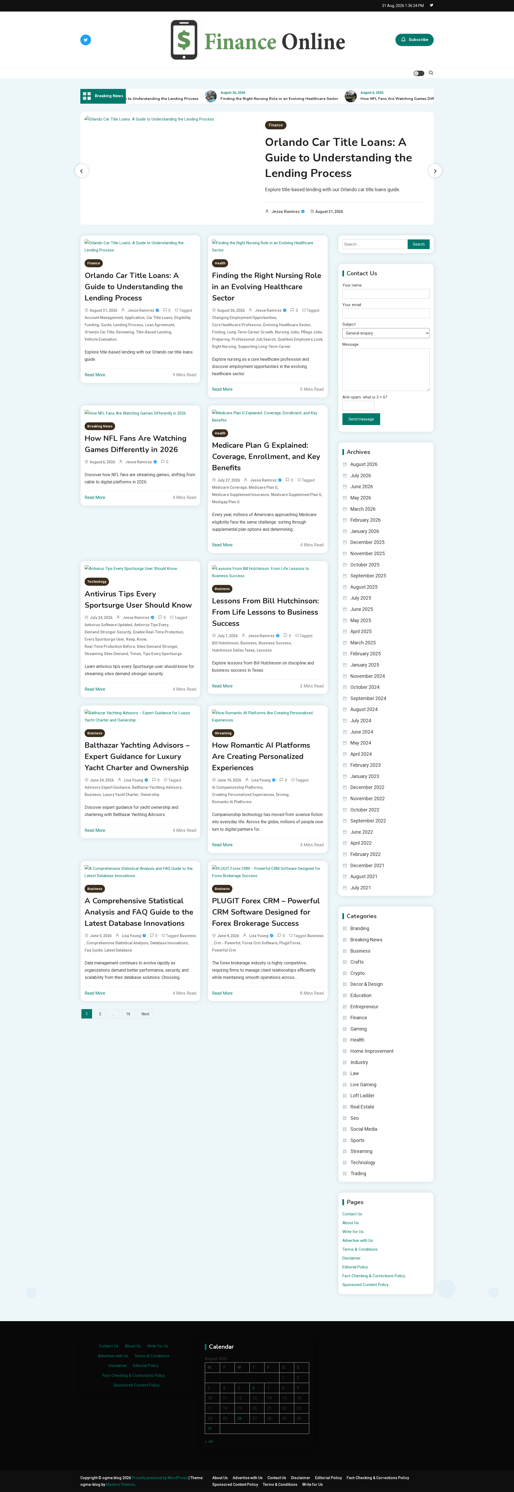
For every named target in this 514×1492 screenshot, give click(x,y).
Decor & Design (366, 984)
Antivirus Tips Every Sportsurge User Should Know (138, 599)
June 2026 (361, 486)
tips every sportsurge (162, 654)
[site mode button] (419, 73)
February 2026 (365, 520)
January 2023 (364, 776)
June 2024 (361, 732)
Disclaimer (351, 1258)
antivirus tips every (151, 625)
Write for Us (353, 1231)
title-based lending (153, 332)
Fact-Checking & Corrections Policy (373, 1275)
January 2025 (364, 665)
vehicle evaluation (101, 339)
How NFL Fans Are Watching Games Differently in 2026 (394, 98)
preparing (221, 339)
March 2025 (363, 642)
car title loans (159, 317)
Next (145, 1014)
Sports (357, 1140)
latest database (118, 950)
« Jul (209, 1441)
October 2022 (364, 810)
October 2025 (364, 565)
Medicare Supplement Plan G (296, 495)
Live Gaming (363, 1084)
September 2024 (368, 698)
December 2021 (367, 865)
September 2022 (368, 821)
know (141, 639)
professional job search (254, 339)
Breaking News (99, 426)
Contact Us (352, 1214)
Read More (95, 374)
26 (239, 1418)
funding (92, 325)
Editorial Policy (355, 1267)
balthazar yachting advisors (157, 787)
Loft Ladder (362, 1095)
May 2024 (360, 743)
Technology (96, 582)
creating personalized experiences (243, 794)
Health (220, 263)
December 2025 (367, 542)
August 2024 (363, 709)
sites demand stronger (157, 646)
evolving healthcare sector (287, 325)
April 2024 (361, 754)
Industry (359, 1062)
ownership (150, 794)
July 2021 (360, 887)
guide (106, 325)
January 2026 (364, 531)
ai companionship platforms (237, 787)
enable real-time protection (158, 632)
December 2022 (367, 787)
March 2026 (363, 509)
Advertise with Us (357, 1240)
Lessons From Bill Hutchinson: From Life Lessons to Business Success (265, 612)
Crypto (357, 973)
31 (210, 1428)
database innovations (169, 943)
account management (104, 317)
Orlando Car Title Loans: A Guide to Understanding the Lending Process (338, 158)
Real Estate (362, 1107)
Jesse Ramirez (285, 211)
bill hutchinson (225, 643)
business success (275, 643)
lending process (128, 325)
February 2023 (365, 765)
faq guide (94, 950)
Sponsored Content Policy (365, 1284)
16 (128, 1014)
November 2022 (367, 798)
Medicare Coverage (229, 487)
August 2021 (363, 876)
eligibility (182, 317)
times (135, 654)
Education (361, 995)
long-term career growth (250, 332)
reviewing (125, 332)
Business (222, 589)
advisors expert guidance (107, 787)
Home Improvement (372, 1051)
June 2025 (361, 609)
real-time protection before (110, 646)
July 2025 (360, 598)
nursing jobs (287, 332)
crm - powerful (227, 943)
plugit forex (289, 943)
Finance (276, 125)
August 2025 (363, 587)
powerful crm (224, 950)
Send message (361, 419)
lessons (264, 650)
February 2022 (365, 854)
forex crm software (259, 943)
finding (218, 332)
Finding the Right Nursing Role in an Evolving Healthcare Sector (263, 98)
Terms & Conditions (359, 1249)
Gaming (358, 1029)
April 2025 (361, 631)
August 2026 (363, 464)
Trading (358, 1173)
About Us (350, 1222)
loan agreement (159, 325)
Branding (359, 928)
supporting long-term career (264, 346)
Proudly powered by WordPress (160, 1478)
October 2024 (364, 687)
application (135, 317)
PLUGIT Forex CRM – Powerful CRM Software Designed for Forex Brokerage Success (266, 912)
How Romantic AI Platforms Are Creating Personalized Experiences (261, 756)
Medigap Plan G (226, 502)
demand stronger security (108, 632)
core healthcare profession (236, 325)
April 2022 (361, 843)
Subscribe (418, 39)
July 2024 (360, 720)
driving (282, 794)
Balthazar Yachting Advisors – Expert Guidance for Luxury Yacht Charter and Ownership (137, 756)
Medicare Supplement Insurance (240, 495)
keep (130, 639)
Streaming (223, 733)
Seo (354, 1118)
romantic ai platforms (232, 802)
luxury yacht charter (121, 794)
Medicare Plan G (263, 487)
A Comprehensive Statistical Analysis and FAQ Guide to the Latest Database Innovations (139, 912)
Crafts (357, 962)
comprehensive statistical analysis (117, 943)
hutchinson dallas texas (233, 650)
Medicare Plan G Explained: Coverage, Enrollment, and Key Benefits (266, 456)
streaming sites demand (106, 654)
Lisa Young (133, 780)
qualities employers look (300, 339)
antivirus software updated (108, 625)
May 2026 (360, 498)
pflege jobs (311, 332)
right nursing (224, 346)
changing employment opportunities (244, 317)
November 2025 (367, 553)
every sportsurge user (104, 639)
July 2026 (360, 475)
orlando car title (99, 332)
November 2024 (367, 676)
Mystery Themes (120, 1484)
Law (354, 1073)
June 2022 (361, 832)
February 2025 (365, 653)
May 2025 (360, 620)
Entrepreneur (364, 1006)
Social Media (363, 1129)
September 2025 (368, 575)
